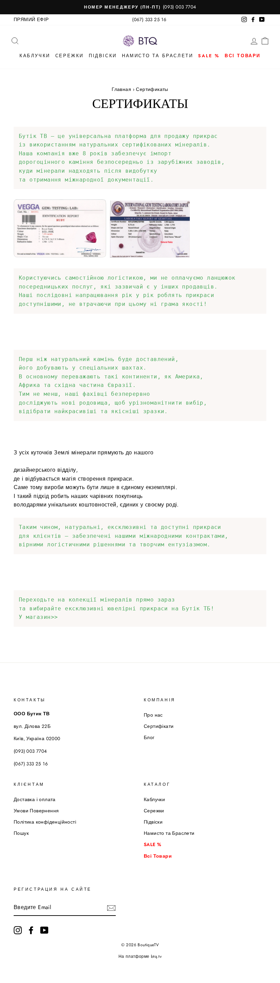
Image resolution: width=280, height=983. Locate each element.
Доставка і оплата (35, 799)
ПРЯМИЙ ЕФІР (31, 19)
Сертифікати (158, 726)
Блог (149, 737)
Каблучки (34, 55)
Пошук (21, 833)
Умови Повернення (36, 810)
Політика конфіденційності (45, 821)
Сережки (69, 55)
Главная (121, 89)
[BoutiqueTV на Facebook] (31, 930)
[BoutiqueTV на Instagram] (18, 930)
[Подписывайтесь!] (111, 907)
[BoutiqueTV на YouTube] (44, 930)
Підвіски (103, 55)
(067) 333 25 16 (149, 19)
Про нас (153, 715)
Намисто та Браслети (157, 55)
